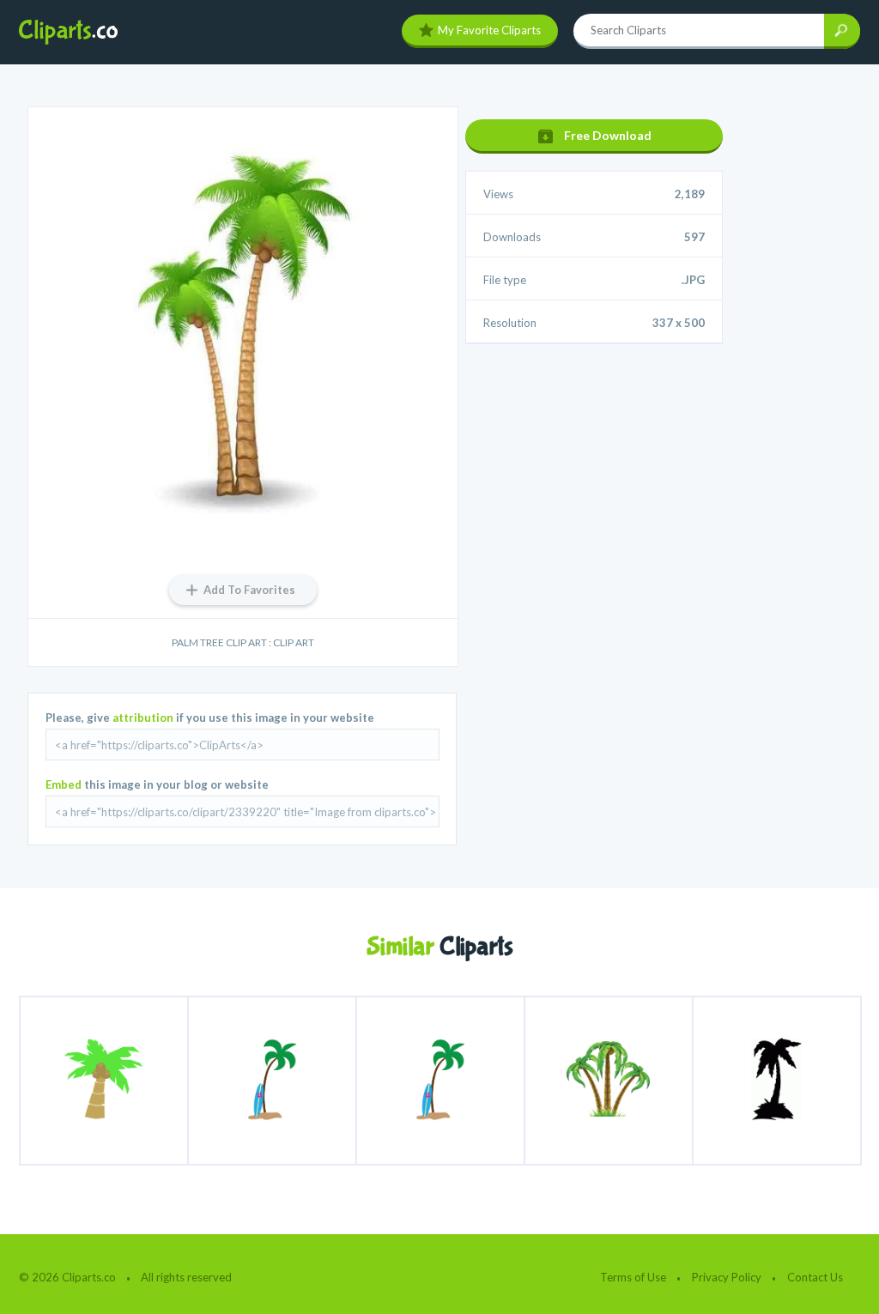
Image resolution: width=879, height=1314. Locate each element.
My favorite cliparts (489, 30)
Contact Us (815, 1277)
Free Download (608, 135)
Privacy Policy (726, 1277)
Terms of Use (633, 1277)
